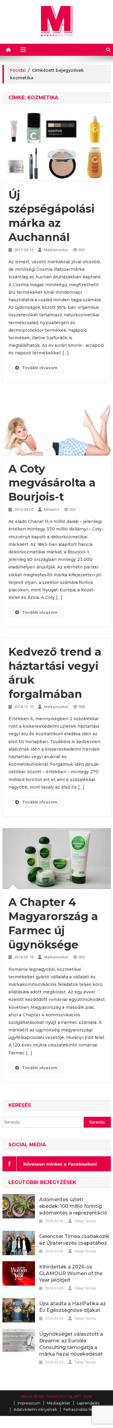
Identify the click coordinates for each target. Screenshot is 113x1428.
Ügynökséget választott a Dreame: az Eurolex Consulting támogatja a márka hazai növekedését (71, 1344)
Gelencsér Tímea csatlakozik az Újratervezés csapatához (74, 1239)
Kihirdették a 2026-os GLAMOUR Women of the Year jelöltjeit (70, 1273)
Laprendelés (88, 1403)
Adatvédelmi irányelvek (35, 1409)
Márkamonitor (56, 250)
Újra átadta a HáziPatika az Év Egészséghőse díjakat (72, 1307)
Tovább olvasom (40, 367)
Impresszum (28, 1403)
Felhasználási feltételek (85, 1409)
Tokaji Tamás (85, 1221)
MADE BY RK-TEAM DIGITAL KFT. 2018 (56, 1396)
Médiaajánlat (58, 1403)
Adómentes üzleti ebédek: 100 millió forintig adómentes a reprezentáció (73, 1206)
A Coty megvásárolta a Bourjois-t (52, 483)
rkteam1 (51, 509)
